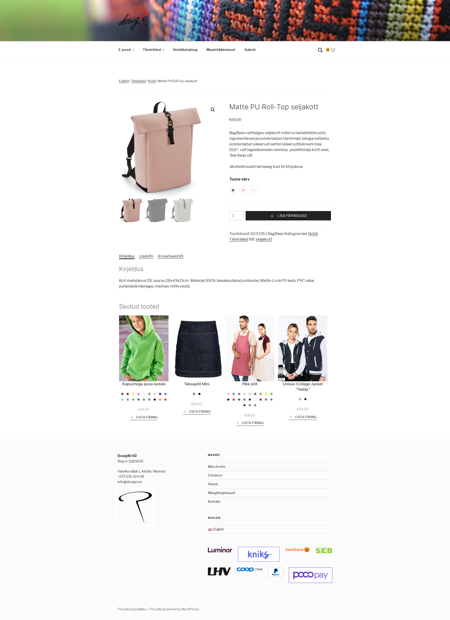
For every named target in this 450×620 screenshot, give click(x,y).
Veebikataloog (185, 50)
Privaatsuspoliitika (132, 609)
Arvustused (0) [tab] (170, 256)
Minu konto (216, 467)
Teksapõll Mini (197, 384)
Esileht (124, 81)
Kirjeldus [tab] (127, 256)
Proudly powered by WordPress (174, 609)
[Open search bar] (320, 50)
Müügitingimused (221, 493)
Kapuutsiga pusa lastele (143, 384)
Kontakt (214, 501)
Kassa (213, 484)
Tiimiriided (152, 50)
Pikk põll (249, 384)
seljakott (264, 239)
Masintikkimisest (221, 50)
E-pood (125, 50)
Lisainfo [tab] (146, 256)
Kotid (152, 81)
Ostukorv (215, 475)
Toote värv (239, 179)
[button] (213, 110)
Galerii (249, 50)
